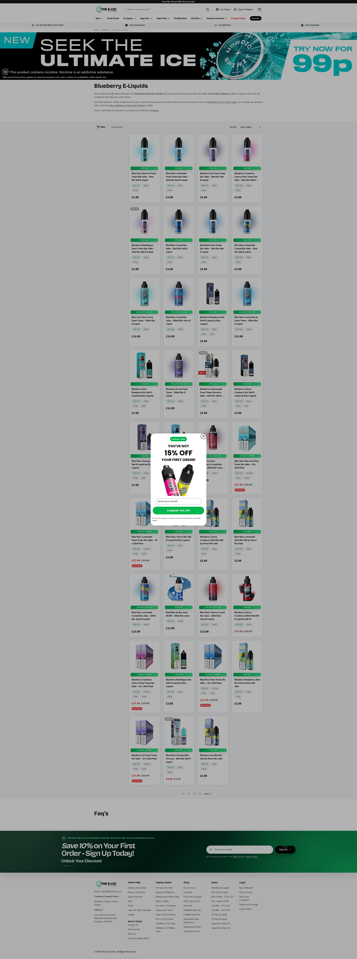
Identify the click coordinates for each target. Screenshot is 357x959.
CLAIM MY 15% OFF (178, 510)
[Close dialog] (203, 436)
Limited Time (178, 439)
